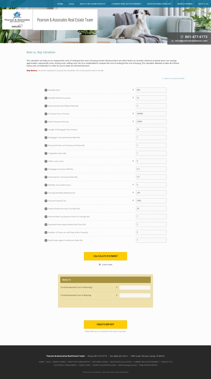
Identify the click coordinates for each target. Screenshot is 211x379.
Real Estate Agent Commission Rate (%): (64, 240)
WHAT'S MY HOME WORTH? (93, 3)
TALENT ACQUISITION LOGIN (104, 365)
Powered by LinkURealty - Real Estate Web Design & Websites (105, 372)
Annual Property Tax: (56, 200)
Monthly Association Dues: (58, 185)
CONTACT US (166, 362)
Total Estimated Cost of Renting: (76, 287)
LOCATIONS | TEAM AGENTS (65, 365)
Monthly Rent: (53, 90)
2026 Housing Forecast (159, 3)
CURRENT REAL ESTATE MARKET (126, 3)
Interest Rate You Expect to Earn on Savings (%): (68, 216)
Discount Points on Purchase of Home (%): (65, 145)
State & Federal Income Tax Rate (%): (63, 208)
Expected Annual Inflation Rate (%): (62, 106)
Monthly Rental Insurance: (58, 98)
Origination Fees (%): (56, 153)
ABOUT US (203, 3)
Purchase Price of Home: (58, 113)
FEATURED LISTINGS (100, 362)
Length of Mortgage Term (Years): (62, 129)
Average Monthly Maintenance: (61, 193)
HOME (60, 3)
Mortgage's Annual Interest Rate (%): (63, 137)
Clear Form (106, 265)
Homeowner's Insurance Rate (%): (62, 177)
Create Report (105, 324)
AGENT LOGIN (84, 365)
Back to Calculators (174, 78)
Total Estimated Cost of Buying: (76, 295)
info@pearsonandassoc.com (191, 40)
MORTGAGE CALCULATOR (120, 362)
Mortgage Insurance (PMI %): (59, 169)
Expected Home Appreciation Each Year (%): (66, 224)
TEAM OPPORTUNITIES (148, 365)
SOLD (71, 3)
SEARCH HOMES (184, 3)
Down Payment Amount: (57, 121)
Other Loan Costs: (55, 161)
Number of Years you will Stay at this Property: (67, 232)
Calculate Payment (105, 256)
